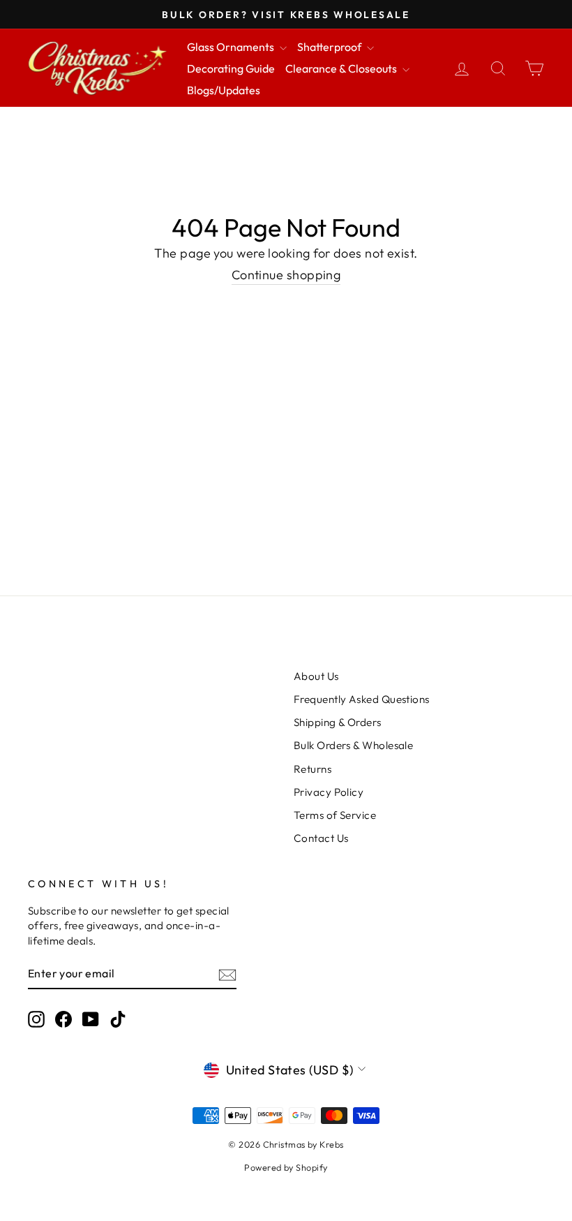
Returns (312, 769)
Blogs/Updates (223, 90)
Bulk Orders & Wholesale (353, 745)
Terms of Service (335, 815)
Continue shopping (286, 275)
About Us (316, 676)
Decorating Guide (231, 68)
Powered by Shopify (285, 1167)
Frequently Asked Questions (362, 699)
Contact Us (321, 838)
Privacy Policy (328, 792)
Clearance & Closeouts (342, 68)
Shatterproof (330, 47)
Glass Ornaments (231, 47)
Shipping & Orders (338, 722)
